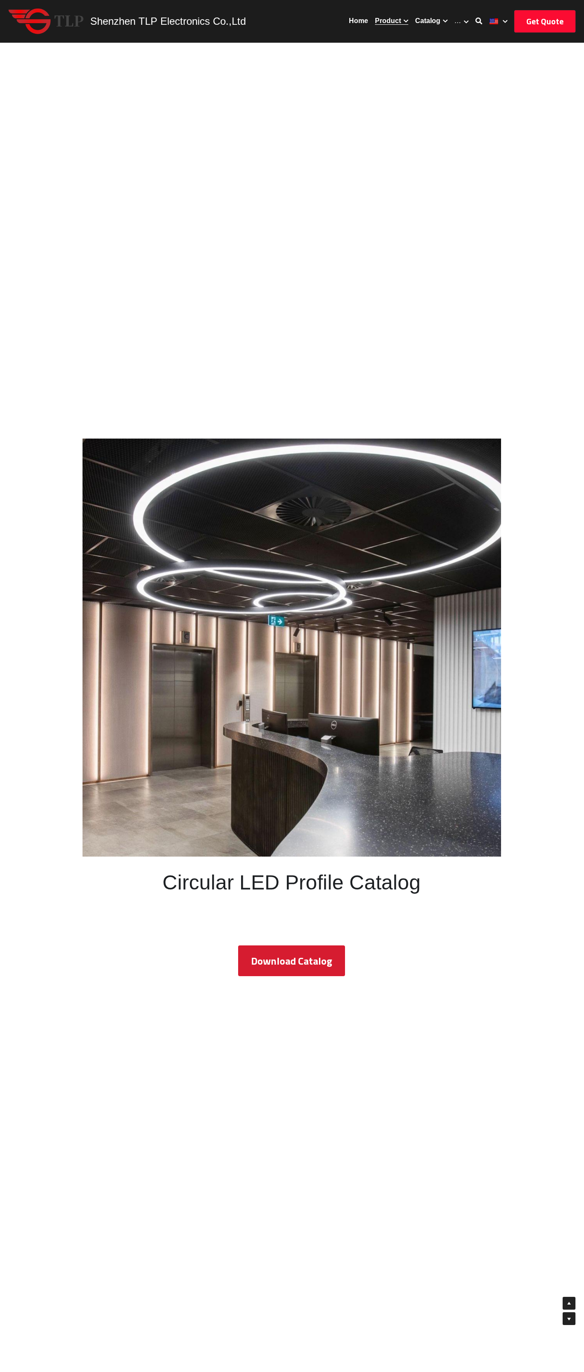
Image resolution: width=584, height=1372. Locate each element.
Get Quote (544, 21)
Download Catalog (291, 960)
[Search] (478, 21)
